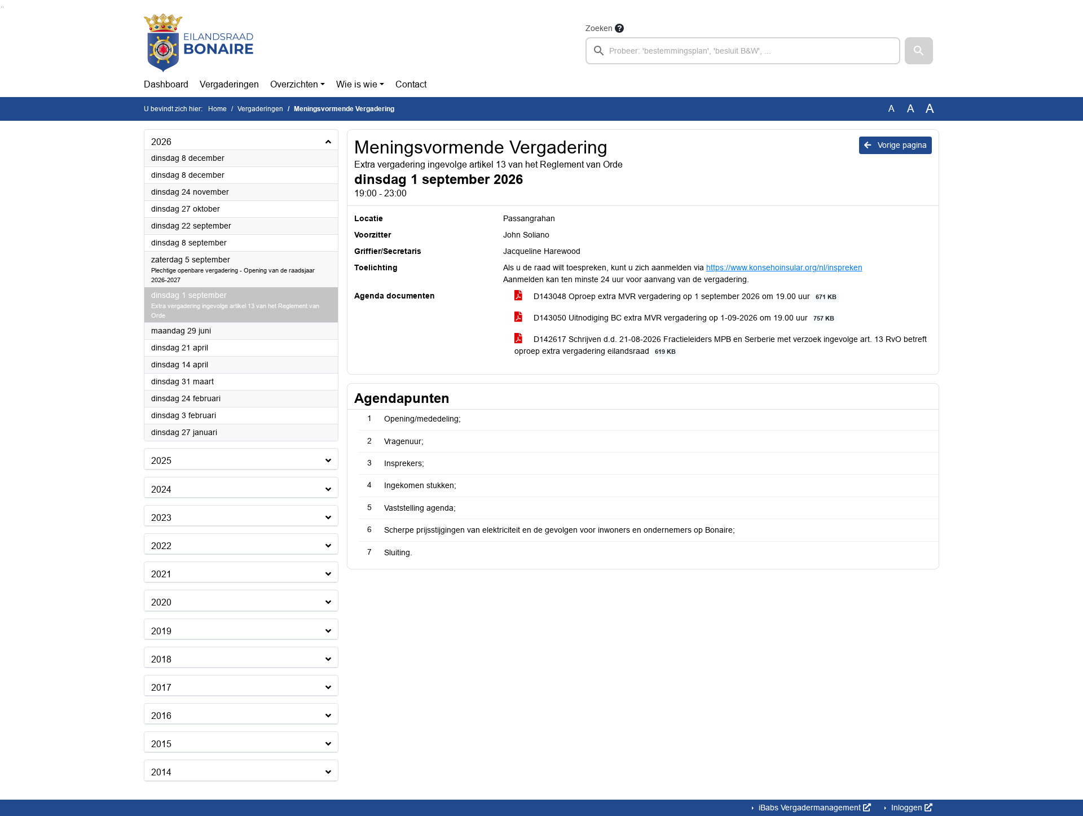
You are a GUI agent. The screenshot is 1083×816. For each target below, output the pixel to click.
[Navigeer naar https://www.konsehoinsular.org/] (198, 43)
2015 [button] (161, 744)
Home (217, 109)
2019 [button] (161, 631)
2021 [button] (161, 574)
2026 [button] (161, 142)
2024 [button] (161, 489)
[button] (919, 50)
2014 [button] (161, 772)
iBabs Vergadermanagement (809, 807)
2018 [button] (161, 659)
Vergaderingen (229, 84)
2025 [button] (161, 461)
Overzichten (294, 84)
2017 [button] (161, 687)
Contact (410, 84)
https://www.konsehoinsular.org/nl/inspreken (784, 267)
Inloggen (906, 807)
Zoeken (599, 28)
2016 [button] (161, 716)
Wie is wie (356, 84)
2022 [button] (161, 546)
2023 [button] (161, 518)
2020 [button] (161, 602)
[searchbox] (742, 50)
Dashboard (166, 84)
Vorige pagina (901, 145)
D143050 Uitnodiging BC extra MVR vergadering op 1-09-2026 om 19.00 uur (682, 317)
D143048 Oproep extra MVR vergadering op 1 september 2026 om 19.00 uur (684, 296)
